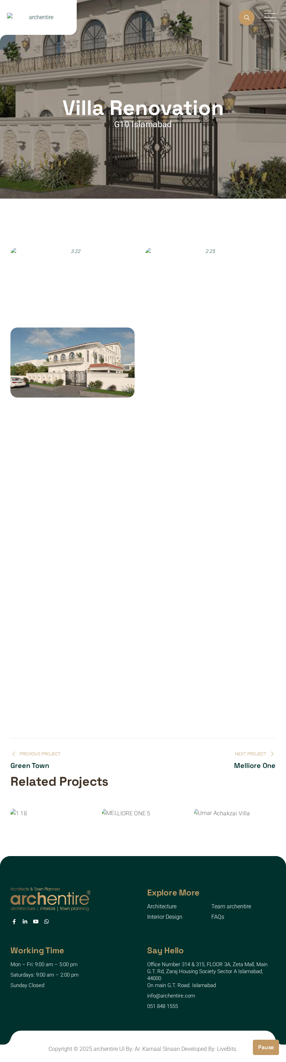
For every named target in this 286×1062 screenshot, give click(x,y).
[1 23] (72, 362)
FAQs (217, 917)
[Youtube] (35, 921)
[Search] (247, 17)
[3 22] (72, 282)
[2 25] (207, 282)
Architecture (161, 906)
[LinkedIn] (25, 921)
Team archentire (231, 906)
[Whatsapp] (46, 921)
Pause (266, 1047)
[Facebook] (14, 921)
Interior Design (164, 917)
